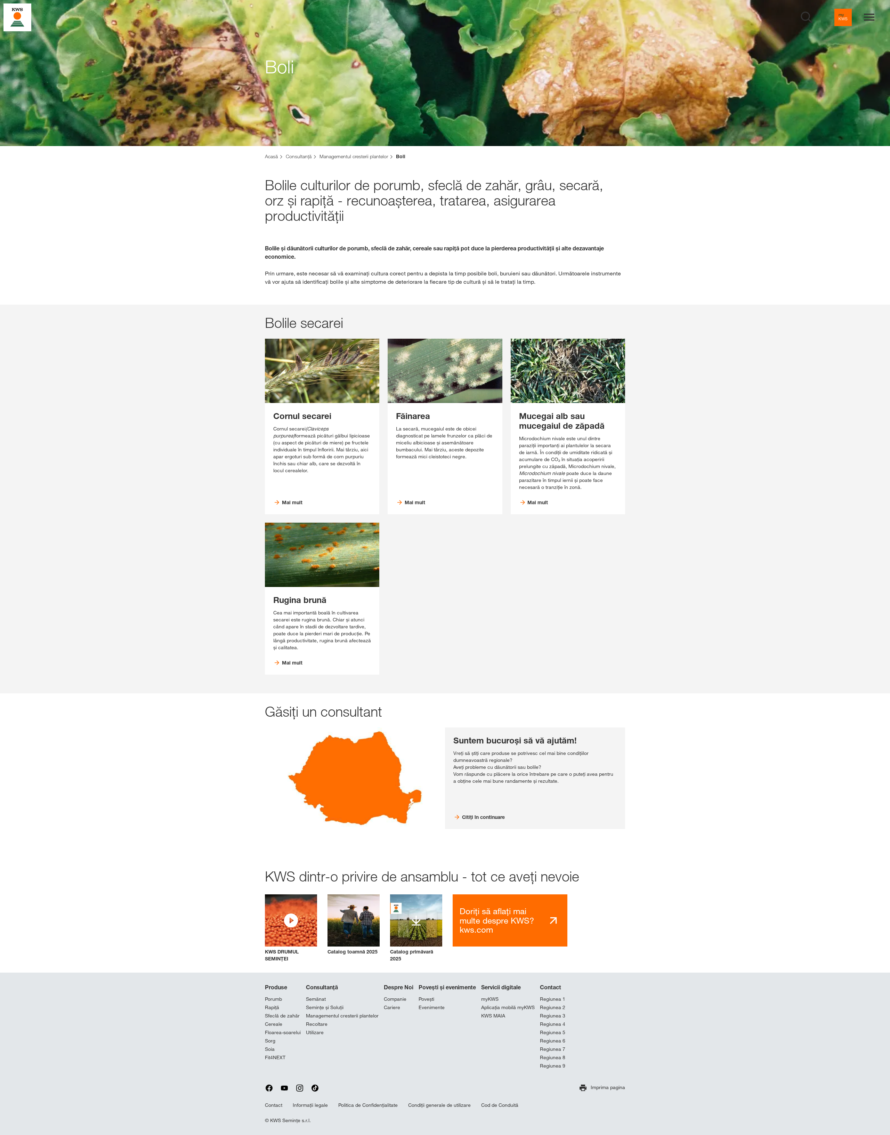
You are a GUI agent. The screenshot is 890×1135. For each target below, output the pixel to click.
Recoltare (316, 1024)
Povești (426, 999)
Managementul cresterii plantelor (342, 1016)
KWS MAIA (493, 1016)
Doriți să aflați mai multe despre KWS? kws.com (497, 920)
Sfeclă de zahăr (282, 1016)
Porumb (273, 999)
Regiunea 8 (552, 1057)
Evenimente (432, 1007)
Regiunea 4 (552, 1024)
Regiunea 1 (552, 999)
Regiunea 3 (552, 1016)
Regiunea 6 (552, 1041)
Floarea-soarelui (283, 1032)
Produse (276, 987)
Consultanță (322, 987)
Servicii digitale (501, 987)
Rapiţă (272, 1007)
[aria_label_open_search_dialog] (807, 17)
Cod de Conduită (499, 1105)
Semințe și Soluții (324, 1007)
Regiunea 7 (552, 1049)
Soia (270, 1049)
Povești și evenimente (447, 987)
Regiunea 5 (552, 1032)
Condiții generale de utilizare (439, 1105)
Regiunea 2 (552, 1007)
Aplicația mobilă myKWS (508, 1007)
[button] (291, 928)
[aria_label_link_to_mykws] (843, 17)
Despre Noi (398, 987)
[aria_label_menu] (869, 17)
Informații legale (310, 1105)
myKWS (490, 999)
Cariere (392, 1007)
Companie (395, 999)
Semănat (316, 999)
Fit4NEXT (275, 1057)
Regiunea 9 (552, 1066)
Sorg (270, 1041)
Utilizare (315, 1032)
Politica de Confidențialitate (368, 1105)
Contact (550, 987)
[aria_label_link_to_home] (17, 17)
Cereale (273, 1024)
